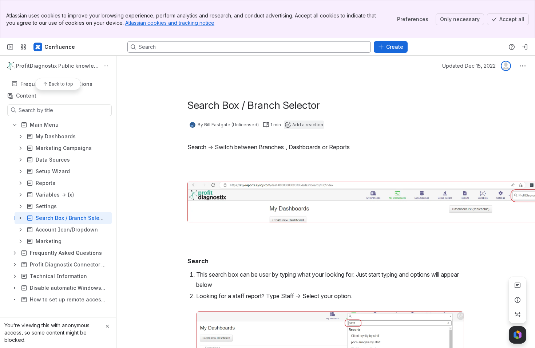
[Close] (107, 326)
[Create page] (517, 314)
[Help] (512, 47)
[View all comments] (517, 285)
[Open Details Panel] (517, 300)
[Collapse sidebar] (10, 47)
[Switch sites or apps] (23, 47)
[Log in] (525, 47)
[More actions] (106, 66)
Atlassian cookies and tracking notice (169, 23)
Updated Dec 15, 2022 (469, 66)
